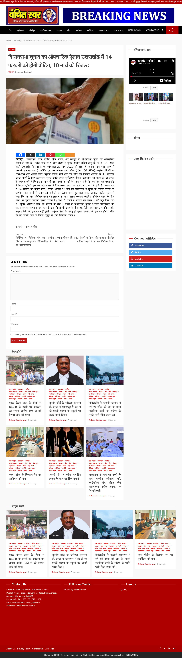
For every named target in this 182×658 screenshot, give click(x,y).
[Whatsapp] (60, 155)
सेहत (25, 399)
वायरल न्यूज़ (118, 30)
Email (14, 314)
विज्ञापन (20, 399)
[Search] (163, 30)
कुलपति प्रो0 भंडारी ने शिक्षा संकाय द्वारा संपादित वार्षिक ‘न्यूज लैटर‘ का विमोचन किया (89, 237)
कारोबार (79, 30)
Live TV (173, 30)
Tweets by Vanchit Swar (75, 590)
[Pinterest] (50, 155)
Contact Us (152, 30)
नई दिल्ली (12, 394)
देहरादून (35, 391)
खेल (68, 30)
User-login (134, 30)
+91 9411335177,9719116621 (28, 599)
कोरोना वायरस (46, 30)
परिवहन (19, 394)
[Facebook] (20, 155)
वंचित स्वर (11, 72)
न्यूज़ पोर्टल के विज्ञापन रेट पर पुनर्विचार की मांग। (25, 442)
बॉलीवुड (32, 30)
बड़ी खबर (20, 30)
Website (14, 324)
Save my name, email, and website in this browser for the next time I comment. (50, 334)
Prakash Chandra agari (18, 420)
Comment (16, 271)
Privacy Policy (23, 649)
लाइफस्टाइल (104, 30)
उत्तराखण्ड (12, 49)
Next (154, 88)
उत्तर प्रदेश (13, 389)
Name (14, 304)
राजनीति (24, 396)
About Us (10, 649)
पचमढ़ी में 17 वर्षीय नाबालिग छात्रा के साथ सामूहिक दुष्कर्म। (65, 442)
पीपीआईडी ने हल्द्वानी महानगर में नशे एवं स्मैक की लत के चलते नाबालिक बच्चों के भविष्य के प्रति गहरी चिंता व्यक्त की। (105, 370)
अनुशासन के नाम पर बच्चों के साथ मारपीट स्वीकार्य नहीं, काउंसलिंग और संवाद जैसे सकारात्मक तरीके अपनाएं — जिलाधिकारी (105, 442)
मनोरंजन (90, 30)
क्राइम (59, 30)
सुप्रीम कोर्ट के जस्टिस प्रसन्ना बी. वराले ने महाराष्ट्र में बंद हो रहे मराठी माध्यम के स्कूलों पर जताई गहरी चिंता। (65, 370)
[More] (70, 155)
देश (10, 30)
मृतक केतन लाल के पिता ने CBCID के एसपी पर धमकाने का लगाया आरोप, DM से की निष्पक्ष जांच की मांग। (25, 370)
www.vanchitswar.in (25, 606)
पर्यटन (25, 394)
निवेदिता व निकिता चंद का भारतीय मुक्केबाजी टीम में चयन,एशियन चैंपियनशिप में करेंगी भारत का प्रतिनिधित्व (40, 239)
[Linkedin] (40, 155)
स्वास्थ (30, 399)
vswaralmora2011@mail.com (26, 602)
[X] (30, 155)
